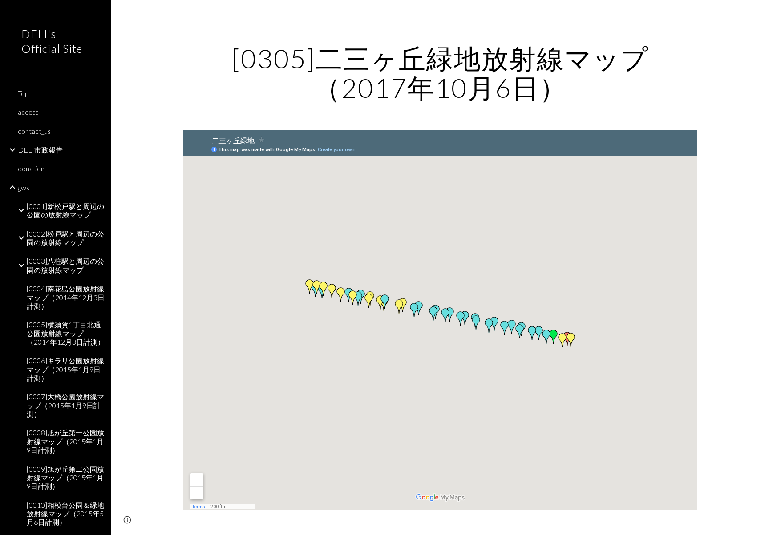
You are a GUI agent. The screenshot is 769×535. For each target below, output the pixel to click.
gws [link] (23, 187)
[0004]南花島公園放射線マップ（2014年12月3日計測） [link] (66, 297)
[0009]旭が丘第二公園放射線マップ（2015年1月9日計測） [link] (65, 478)
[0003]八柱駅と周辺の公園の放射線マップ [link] (65, 265)
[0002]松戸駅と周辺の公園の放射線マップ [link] (65, 237)
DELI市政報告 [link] (40, 149)
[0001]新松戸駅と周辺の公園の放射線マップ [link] (65, 210)
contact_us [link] (34, 131)
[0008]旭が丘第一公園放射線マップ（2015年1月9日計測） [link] (65, 441)
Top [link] (23, 93)
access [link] (28, 112)
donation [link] (31, 168)
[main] (440, 73)
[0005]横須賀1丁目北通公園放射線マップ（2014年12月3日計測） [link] (66, 333)
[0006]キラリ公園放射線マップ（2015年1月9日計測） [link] (65, 369)
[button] (758, 12)
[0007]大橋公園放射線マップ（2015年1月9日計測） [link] (65, 405)
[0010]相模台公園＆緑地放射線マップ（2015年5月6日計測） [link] (65, 514)
